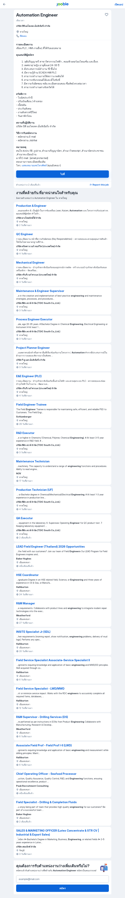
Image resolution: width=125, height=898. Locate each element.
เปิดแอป (119, 4)
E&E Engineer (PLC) (29, 376)
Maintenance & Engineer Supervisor (40, 291)
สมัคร (62, 888)
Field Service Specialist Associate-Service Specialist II (53, 660)
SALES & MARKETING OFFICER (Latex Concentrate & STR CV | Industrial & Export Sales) (57, 832)
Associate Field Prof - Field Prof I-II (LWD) (44, 745)
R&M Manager (25, 603)
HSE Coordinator (27, 575)
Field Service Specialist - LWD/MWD (40, 688)
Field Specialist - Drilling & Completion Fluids (46, 802)
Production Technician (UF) (34, 489)
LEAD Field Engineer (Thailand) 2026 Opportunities (50, 546)
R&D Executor (25, 433)
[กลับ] (4, 4)
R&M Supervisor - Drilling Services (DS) (42, 717)
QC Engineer (24, 234)
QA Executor (24, 518)
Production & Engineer (31, 205)
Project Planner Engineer (33, 347)
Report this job (101, 184)
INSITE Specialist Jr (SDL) (33, 631)
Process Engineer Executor (34, 319)
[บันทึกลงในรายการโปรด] (106, 14)
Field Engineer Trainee (31, 404)
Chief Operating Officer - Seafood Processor (46, 773)
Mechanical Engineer (30, 262)
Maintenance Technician (33, 461)
